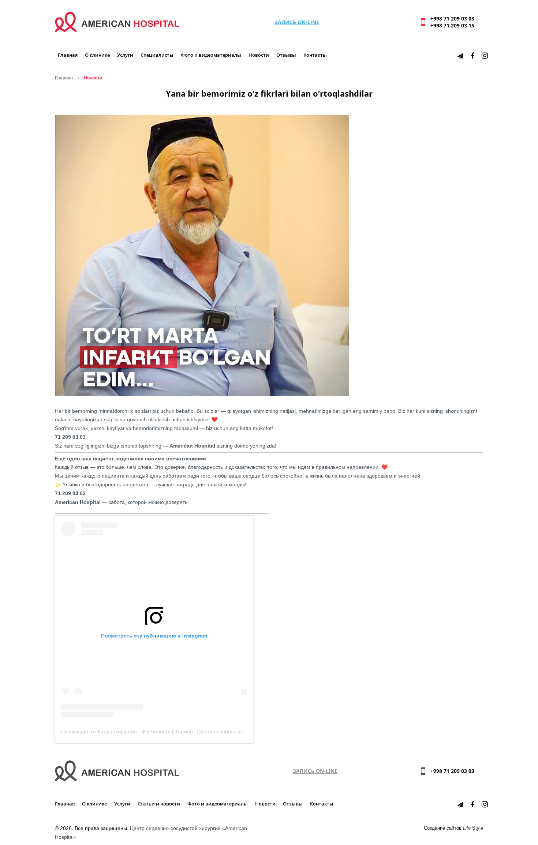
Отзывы (286, 55)
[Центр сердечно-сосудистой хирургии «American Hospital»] (117, 21)
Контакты (315, 55)
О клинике (97, 55)
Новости (259, 55)
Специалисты (157, 55)
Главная (68, 55)
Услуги (125, 55)
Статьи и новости (159, 804)
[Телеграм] (460, 55)
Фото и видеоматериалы (211, 55)
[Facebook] (472, 55)
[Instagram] (485, 55)
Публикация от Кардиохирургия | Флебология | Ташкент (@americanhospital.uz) (156, 731)
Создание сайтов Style (453, 828)
